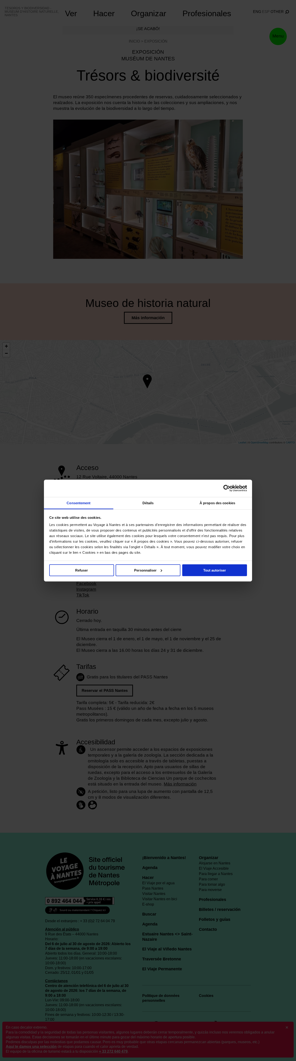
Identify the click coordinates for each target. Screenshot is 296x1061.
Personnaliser (145, 570)
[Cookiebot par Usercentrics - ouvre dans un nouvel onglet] (227, 488)
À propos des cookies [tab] (217, 503)
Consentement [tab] (78, 503)
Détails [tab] (148, 503)
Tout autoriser (214, 570)
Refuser (81, 570)
